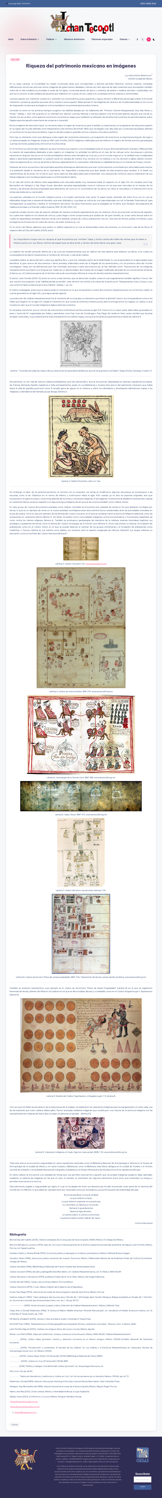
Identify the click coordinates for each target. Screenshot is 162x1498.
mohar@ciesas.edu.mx (25, 1412)
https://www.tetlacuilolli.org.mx (25, 1407)
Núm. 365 (15, 59)
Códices (14, 1425)
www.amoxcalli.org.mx (96, 564)
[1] (151, 73)
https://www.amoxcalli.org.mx (24, 1402)
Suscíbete (142, 1487)
